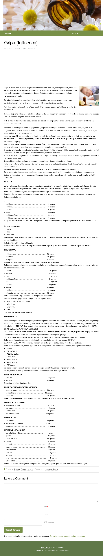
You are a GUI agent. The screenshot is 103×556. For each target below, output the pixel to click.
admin (6, 48)
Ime (46, 506)
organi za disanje (51, 469)
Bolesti (17, 469)
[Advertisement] (31, 68)
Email (46, 514)
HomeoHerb (45, 547)
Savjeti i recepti (27, 469)
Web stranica (49, 522)
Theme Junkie (64, 550)
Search (73, 33)
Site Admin (38, 550)
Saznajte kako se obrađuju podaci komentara (67, 536)
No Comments (29, 48)
